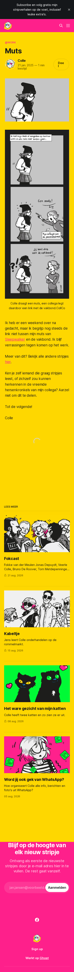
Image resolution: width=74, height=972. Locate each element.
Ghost (44, 958)
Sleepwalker (15, 339)
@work (10, 42)
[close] (69, 9)
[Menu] (68, 25)
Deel (61, 64)
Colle (22, 61)
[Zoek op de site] (61, 25)
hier (8, 362)
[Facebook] (37, 920)
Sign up (37, 949)
